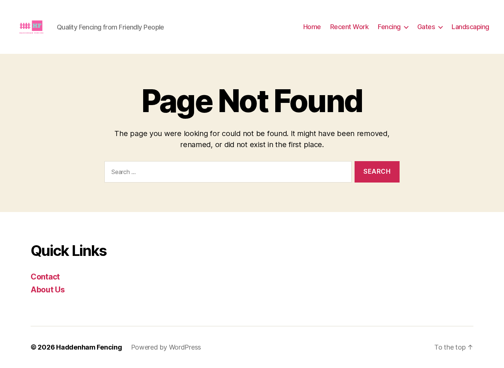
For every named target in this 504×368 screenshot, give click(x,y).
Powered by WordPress (166, 347)
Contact (45, 276)
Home (312, 27)
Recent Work (349, 27)
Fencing (389, 27)
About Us (48, 289)
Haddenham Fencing (89, 347)
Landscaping (470, 27)
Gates (426, 27)
